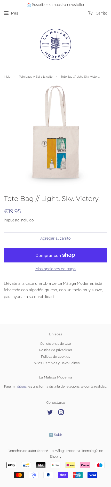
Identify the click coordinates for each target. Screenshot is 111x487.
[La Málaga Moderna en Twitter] (50, 413)
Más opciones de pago (55, 269)
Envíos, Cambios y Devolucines (56, 363)
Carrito (101, 13)
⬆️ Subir (55, 435)
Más (14, 13)
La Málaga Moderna (65, 451)
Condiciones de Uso (55, 344)
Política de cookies (55, 357)
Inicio (7, 76)
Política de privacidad (55, 350)
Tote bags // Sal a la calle (35, 76)
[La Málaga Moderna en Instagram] (61, 413)
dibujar (22, 386)
